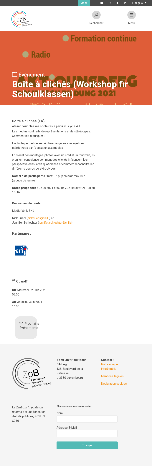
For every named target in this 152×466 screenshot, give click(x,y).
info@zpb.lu (108, 369)
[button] (138, 2)
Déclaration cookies (114, 383)
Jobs (84, 2)
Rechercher (96, 23)
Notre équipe (109, 364)
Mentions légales (112, 376)
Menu (131, 23)
